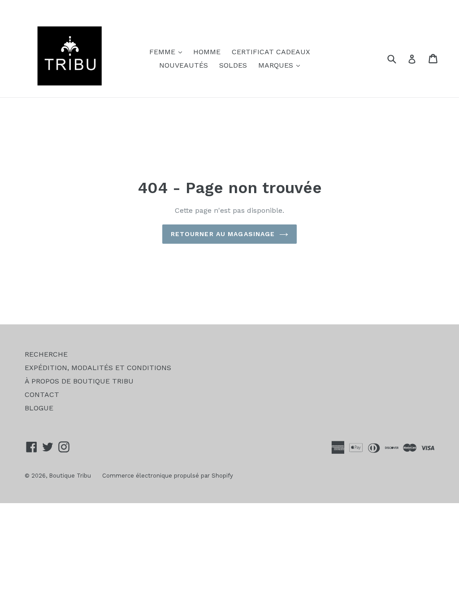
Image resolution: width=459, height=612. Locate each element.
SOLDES (233, 65)
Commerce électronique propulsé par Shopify (167, 475)
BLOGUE (39, 408)
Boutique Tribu (70, 475)
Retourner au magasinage (223, 233)
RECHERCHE (46, 354)
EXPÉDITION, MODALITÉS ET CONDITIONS (98, 367)
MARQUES (281, 64)
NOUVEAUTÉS (183, 65)
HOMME (207, 51)
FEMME (167, 51)
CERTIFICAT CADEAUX (271, 51)
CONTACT (42, 394)
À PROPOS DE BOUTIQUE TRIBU (79, 381)
